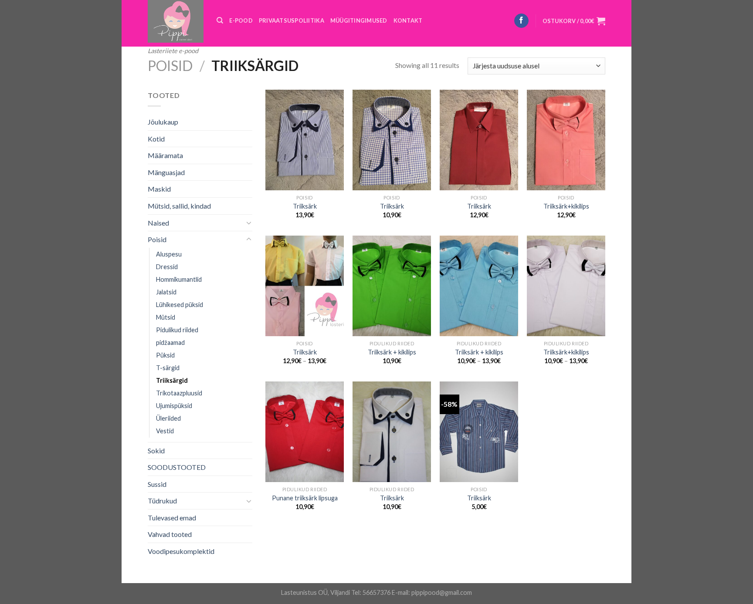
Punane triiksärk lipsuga (305, 498)
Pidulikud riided (177, 330)
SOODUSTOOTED (177, 467)
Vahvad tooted (170, 534)
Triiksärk (305, 206)
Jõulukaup (163, 122)
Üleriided (168, 418)
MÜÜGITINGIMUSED (358, 20)
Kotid (156, 139)
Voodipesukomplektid (181, 551)
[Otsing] (220, 20)
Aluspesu (169, 254)
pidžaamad (170, 342)
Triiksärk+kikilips (566, 206)
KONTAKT (408, 20)
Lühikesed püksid (179, 304)
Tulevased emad (172, 517)
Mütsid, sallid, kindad (179, 206)
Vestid (165, 431)
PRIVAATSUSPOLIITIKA (291, 20)
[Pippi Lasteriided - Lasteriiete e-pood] (176, 21)
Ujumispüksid (174, 405)
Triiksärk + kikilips (392, 352)
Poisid (170, 65)
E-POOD (241, 20)
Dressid (167, 266)
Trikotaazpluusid (179, 393)
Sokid (156, 450)
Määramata (165, 155)
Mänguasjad (166, 172)
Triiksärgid (172, 380)
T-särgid (168, 367)
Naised (158, 223)
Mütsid (165, 317)
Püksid (165, 355)
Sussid (157, 484)
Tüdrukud (162, 500)
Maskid (159, 189)
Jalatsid (166, 292)
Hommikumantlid (179, 279)
